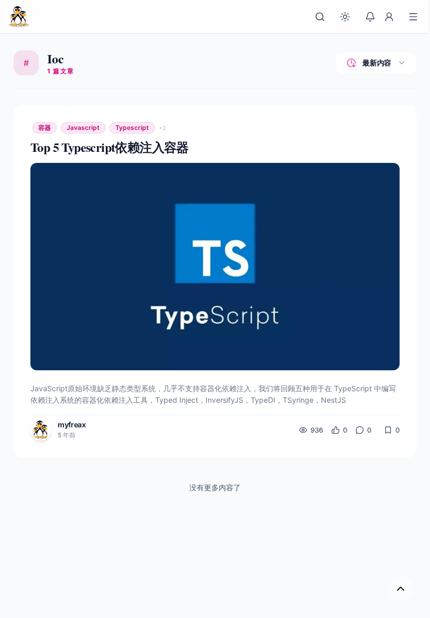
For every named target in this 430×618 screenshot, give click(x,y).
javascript (83, 127)
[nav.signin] (389, 16)
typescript (132, 127)
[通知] (370, 16)
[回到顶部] (400, 588)
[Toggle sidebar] (413, 16)
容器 (44, 127)
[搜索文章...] (319, 16)
